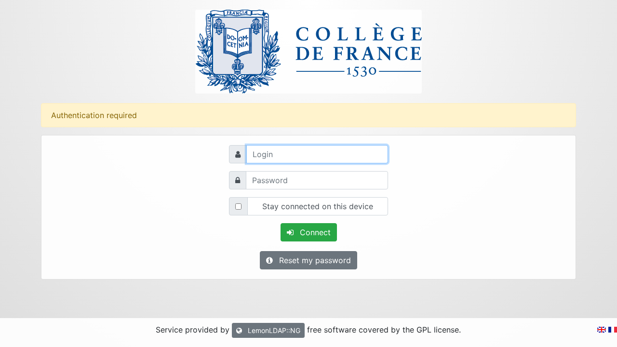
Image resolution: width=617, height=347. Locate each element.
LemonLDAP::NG (273, 330)
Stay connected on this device (317, 206)
